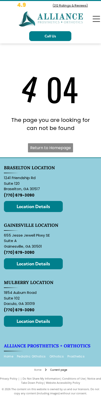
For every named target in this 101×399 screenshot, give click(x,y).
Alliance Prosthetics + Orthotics (47, 346)
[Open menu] (96, 19)
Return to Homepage (50, 148)
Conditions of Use (73, 378)
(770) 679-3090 (19, 195)
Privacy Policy (8, 378)
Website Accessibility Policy (63, 383)
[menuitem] (10, 356)
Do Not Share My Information (41, 378)
